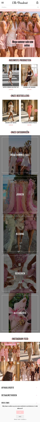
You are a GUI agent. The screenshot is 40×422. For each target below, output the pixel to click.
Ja (20, 412)
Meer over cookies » (20, 419)
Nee (20, 416)
